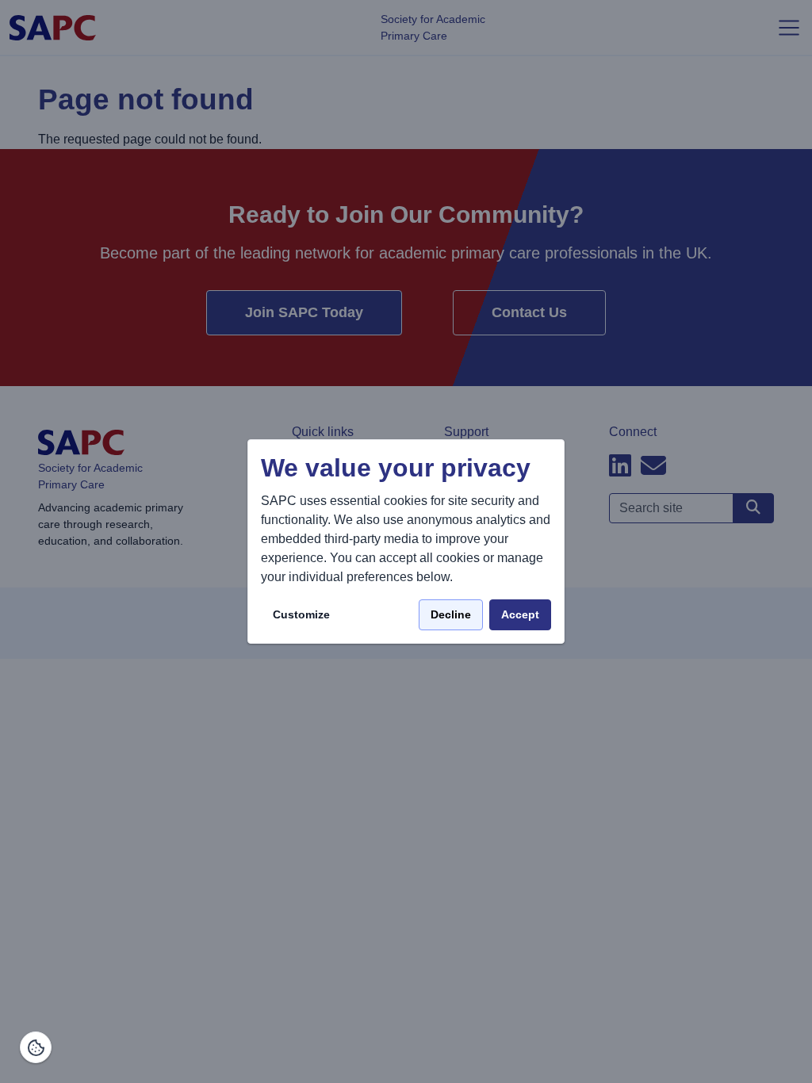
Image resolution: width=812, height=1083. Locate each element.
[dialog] (406, 542)
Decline (451, 614)
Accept (520, 614)
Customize (301, 614)
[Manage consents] (36, 1047)
